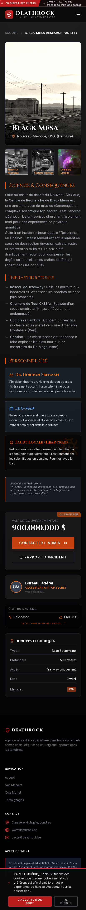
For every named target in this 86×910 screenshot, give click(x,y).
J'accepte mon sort (30, 901)
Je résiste (66, 901)
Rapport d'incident (45, 557)
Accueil (12, 33)
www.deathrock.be (25, 830)
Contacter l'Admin (40, 543)
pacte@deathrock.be (26, 837)
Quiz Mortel (13, 792)
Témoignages (14, 800)
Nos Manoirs (13, 785)
